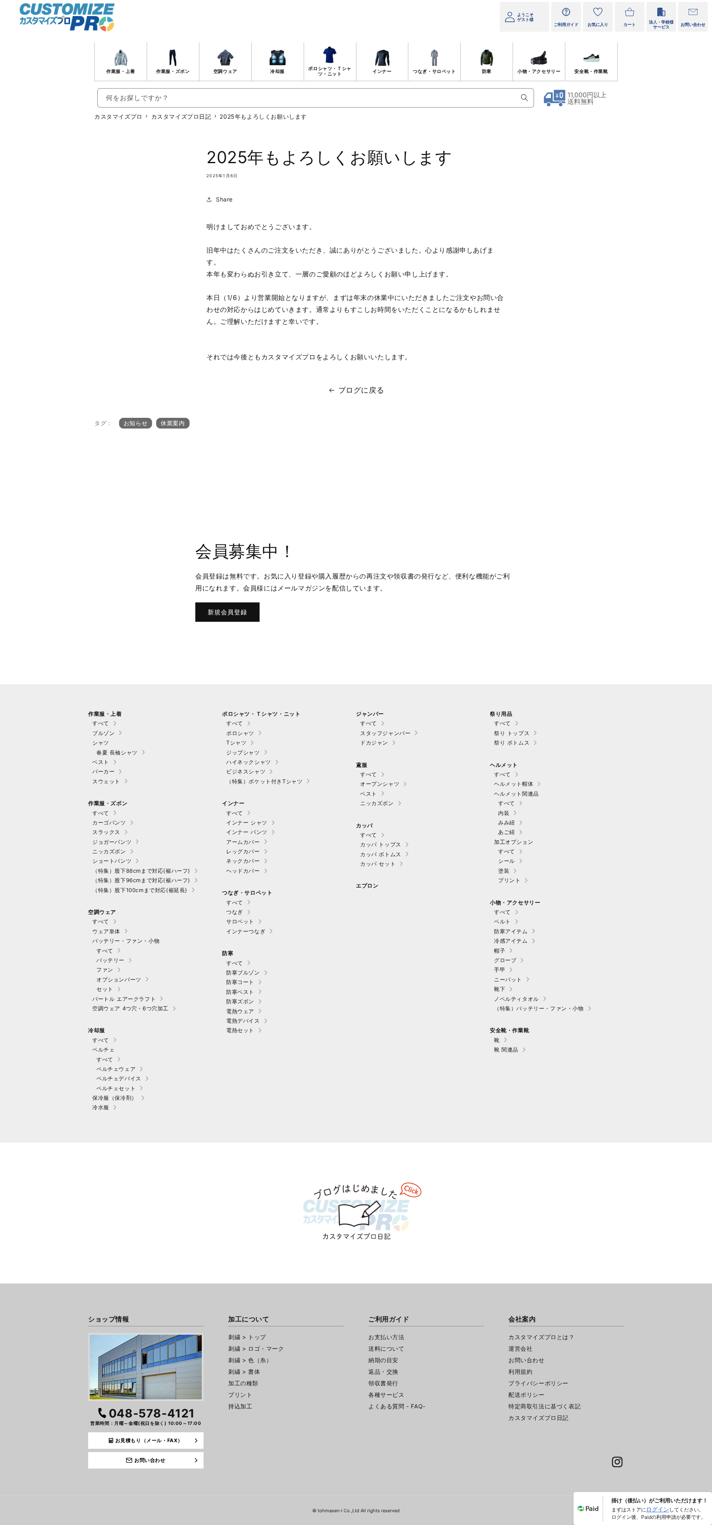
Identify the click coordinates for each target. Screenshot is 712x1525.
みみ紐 (506, 822)
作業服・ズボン (173, 71)
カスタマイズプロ (118, 116)
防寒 (487, 71)
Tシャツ (236, 742)
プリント (509, 880)
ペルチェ (103, 1049)
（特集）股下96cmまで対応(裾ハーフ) (141, 880)
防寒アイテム (511, 931)
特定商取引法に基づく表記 (544, 1406)
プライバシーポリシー (538, 1383)
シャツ (100, 742)
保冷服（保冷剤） (114, 1097)
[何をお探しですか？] (524, 98)
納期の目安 (383, 1359)
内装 (503, 813)
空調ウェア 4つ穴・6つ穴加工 (130, 1008)
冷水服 (100, 1107)
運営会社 (520, 1348)
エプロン (367, 885)
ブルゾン (103, 733)
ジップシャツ (243, 752)
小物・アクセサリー (539, 71)
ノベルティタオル (516, 999)
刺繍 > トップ (247, 1336)
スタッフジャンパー (385, 733)
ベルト (502, 921)
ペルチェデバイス (118, 1078)
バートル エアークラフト (124, 999)
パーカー (103, 771)
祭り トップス (511, 733)
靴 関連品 (506, 1049)
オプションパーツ (118, 979)
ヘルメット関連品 (516, 793)
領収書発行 (383, 1383)
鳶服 (361, 764)
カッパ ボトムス (380, 854)
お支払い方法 (386, 1336)
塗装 (503, 870)
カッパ (364, 825)
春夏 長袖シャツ (117, 752)
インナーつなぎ (245, 931)
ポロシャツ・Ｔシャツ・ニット (329, 71)
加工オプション (513, 842)
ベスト (100, 762)
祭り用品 (501, 713)
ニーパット (508, 979)
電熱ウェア (240, 1011)
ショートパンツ (111, 860)
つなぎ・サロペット (434, 71)
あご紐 (506, 832)
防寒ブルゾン (243, 972)
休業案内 (173, 422)
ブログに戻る (361, 390)
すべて (100, 723)
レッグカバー (243, 851)
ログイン (657, 1509)
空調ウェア (225, 71)
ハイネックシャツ (248, 762)
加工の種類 (243, 1383)
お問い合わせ (526, 1359)
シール (506, 860)
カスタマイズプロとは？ (541, 1336)
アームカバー (243, 842)
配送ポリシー (526, 1394)
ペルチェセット (116, 1088)
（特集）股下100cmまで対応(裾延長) (139, 890)
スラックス (106, 832)
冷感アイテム (511, 940)
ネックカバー (243, 860)
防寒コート (240, 982)
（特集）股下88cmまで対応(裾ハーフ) (141, 870)
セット (104, 989)
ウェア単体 (106, 931)
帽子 (499, 950)
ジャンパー (370, 713)
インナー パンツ (246, 832)
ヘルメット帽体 (513, 783)
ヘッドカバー (243, 870)
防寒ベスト (240, 992)
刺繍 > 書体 (244, 1371)
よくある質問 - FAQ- (397, 1406)
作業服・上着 (120, 71)
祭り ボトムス (511, 742)
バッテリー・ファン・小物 (125, 940)
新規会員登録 (227, 612)
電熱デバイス (243, 1020)
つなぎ (234, 912)
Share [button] (224, 199)
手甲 (499, 969)
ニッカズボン (109, 851)
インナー (381, 71)
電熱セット (240, 1030)
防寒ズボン (240, 1001)
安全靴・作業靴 (591, 71)
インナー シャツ (246, 822)
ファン (104, 969)
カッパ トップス (380, 844)
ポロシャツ (240, 733)
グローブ (505, 960)
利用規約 (520, 1371)
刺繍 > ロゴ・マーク (256, 1348)
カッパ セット (378, 863)
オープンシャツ (379, 783)
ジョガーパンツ (111, 842)
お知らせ (136, 422)
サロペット (240, 921)
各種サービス (386, 1394)
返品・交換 (383, 1371)
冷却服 (277, 71)
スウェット (106, 781)
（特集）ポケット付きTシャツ (264, 781)
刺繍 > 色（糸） (250, 1359)
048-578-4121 (152, 1413)
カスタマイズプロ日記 (181, 116)
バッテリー (110, 960)
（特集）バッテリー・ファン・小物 (539, 1008)
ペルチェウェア (116, 1069)
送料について (386, 1348)
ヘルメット (504, 764)
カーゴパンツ (109, 822)
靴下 (499, 989)
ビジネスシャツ (245, 771)
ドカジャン (374, 742)
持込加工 (240, 1406)
